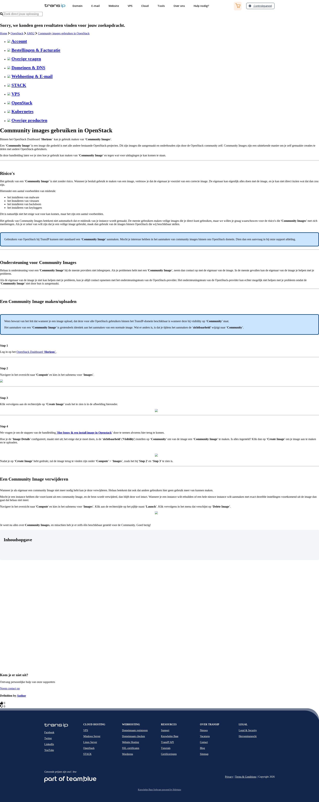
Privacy (229, 776)
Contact (204, 742)
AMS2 (31, 33)
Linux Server (90, 742)
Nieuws (204, 730)
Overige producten (29, 120)
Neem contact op (10, 688)
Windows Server (91, 736)
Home (3, 33)
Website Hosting (130, 742)
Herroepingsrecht (248, 736)
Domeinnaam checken (133, 736)
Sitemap (204, 754)
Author (21, 695)
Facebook (49, 732)
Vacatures (205, 736)
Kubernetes (22, 111)
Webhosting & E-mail (32, 76)
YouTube (49, 750)
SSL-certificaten (130, 748)
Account (19, 41)
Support (165, 730)
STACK (18, 85)
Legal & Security (248, 730)
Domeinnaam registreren (135, 730)
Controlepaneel (262, 6)
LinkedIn (49, 744)
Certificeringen (169, 754)
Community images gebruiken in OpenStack (64, 33)
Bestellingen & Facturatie (35, 50)
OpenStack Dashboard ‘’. (36, 351)
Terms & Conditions (245, 776)
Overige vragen (26, 58)
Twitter (48, 738)
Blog (202, 748)
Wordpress (127, 754)
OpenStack (17, 33)
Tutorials (165, 748)
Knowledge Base (169, 736)
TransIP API (167, 742)
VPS (15, 93)
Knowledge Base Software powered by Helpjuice (159, 789)
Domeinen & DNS (28, 67)
